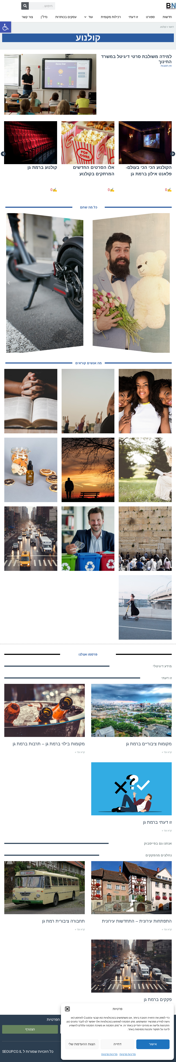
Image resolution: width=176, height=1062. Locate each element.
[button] (5, 27)
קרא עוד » (167, 752)
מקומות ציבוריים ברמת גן (149, 743)
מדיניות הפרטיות (59, 1019)
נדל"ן (44, 17)
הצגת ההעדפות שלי (81, 1044)
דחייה (117, 1044)
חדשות (167, 17)
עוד (90, 17)
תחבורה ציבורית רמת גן (63, 921)
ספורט (150, 17)
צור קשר (27, 17)
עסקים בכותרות (66, 17)
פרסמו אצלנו (88, 654)
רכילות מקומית (111, 17)
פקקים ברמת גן (158, 999)
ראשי (171, 27)
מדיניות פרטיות (128, 1054)
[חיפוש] (25, 6)
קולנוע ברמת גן (42, 167)
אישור (153, 1044)
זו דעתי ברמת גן (157, 822)
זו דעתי (133, 17)
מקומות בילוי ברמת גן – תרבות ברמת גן (49, 743)
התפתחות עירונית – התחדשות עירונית (137, 921)
